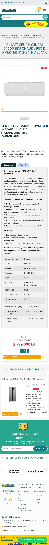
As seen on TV (41, 492)
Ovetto (38, 488)
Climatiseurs (37, 35)
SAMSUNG (40, 503)
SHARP (38, 499)
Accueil (5, 35)
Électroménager (25, 35)
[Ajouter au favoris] (43, 357)
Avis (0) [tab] (23, 165)
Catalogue (14, 35)
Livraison (23, 504)
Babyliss (39, 495)
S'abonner (40, 448)
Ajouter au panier (11, 356)
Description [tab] (9, 165)
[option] (16, 472)
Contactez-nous (25, 488)
